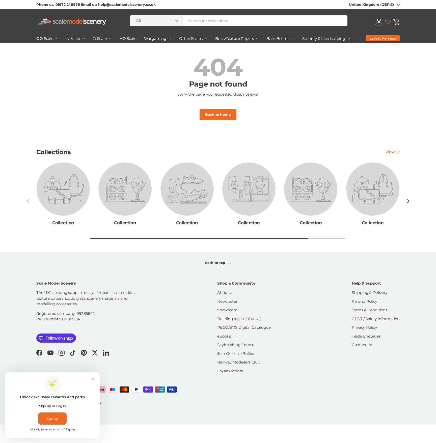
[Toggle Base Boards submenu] (293, 39)
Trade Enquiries (366, 336)
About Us (225, 292)
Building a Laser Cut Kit (239, 318)
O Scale (100, 38)
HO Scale (128, 38)
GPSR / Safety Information (376, 318)
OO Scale (44, 38)
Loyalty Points (230, 371)
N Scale (73, 38)
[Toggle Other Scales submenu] (206, 39)
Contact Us (362, 344)
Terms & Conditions (369, 310)
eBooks (224, 336)
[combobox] (238, 20)
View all (393, 151)
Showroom (227, 310)
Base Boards (277, 38)
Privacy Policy (364, 327)
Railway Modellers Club (238, 362)
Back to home (218, 115)
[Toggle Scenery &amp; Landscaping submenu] (349, 39)
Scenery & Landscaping (323, 38)
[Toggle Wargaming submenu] (170, 39)
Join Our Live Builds (235, 353)
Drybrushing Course (235, 344)
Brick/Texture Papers (234, 38)
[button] (396, 21)
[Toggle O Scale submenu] (110, 39)
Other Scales (190, 38)
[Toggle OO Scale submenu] (57, 39)
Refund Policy (364, 301)
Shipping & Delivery (370, 292)
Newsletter (227, 301)
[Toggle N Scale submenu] (83, 39)
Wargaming (155, 38)
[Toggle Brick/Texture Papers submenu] (257, 39)
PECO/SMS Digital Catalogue (243, 327)
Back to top (215, 263)
